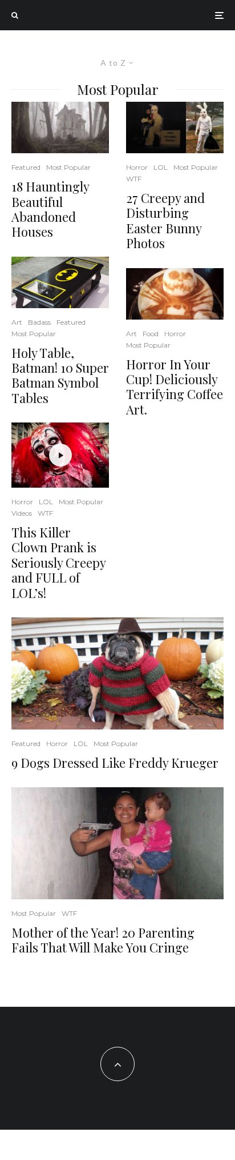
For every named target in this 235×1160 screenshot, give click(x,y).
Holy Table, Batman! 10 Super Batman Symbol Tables (60, 375)
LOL (46, 501)
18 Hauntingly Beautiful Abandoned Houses (50, 209)
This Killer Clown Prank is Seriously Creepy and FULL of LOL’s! (58, 562)
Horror (22, 501)
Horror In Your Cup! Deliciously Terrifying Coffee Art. (174, 387)
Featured (25, 167)
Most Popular (68, 167)
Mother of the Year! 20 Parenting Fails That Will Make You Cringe (103, 940)
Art (16, 322)
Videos (21, 513)
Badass (39, 322)
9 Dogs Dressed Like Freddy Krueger (114, 762)
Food (151, 333)
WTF (45, 513)
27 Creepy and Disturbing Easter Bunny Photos (165, 220)
